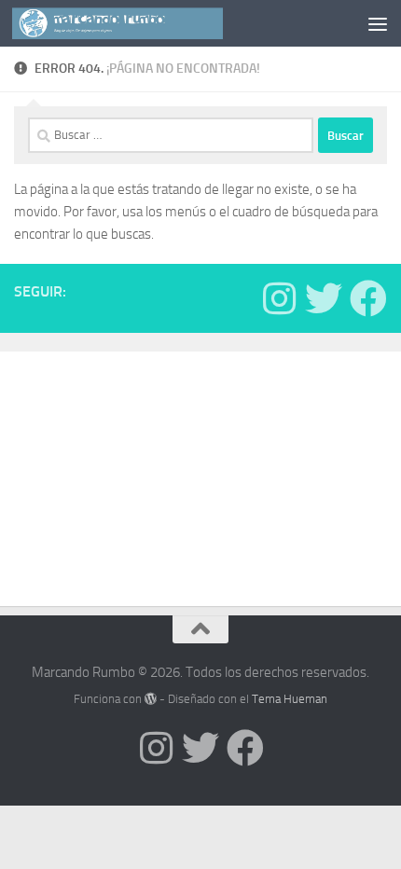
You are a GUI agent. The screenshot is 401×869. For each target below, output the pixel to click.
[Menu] (377, 23)
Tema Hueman (289, 699)
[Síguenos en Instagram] (278, 298)
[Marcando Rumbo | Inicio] (152, 23)
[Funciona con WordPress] (151, 699)
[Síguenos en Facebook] (368, 298)
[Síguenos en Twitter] (323, 298)
